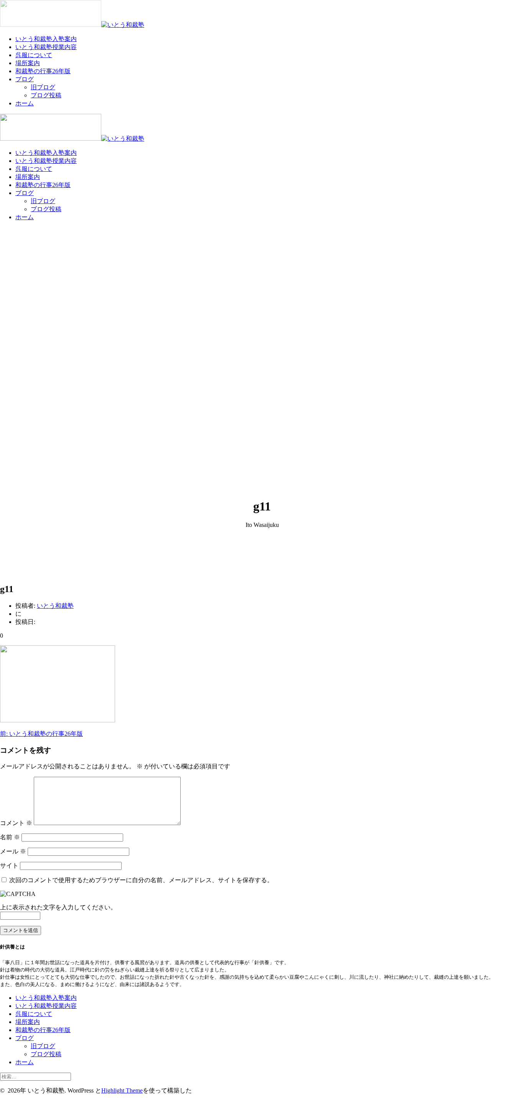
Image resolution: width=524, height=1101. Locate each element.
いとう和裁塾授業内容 (46, 47)
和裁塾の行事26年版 (43, 71)
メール (13, 851)
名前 (10, 837)
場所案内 (27, 63)
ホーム (24, 103)
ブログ (24, 79)
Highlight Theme (122, 1090)
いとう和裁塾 (55, 605)
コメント (16, 823)
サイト (9, 865)
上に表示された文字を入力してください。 (58, 907)
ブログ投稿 (46, 95)
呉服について (33, 55)
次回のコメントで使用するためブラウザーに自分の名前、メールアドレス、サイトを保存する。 (141, 880)
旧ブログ (43, 87)
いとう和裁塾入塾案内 (46, 39)
